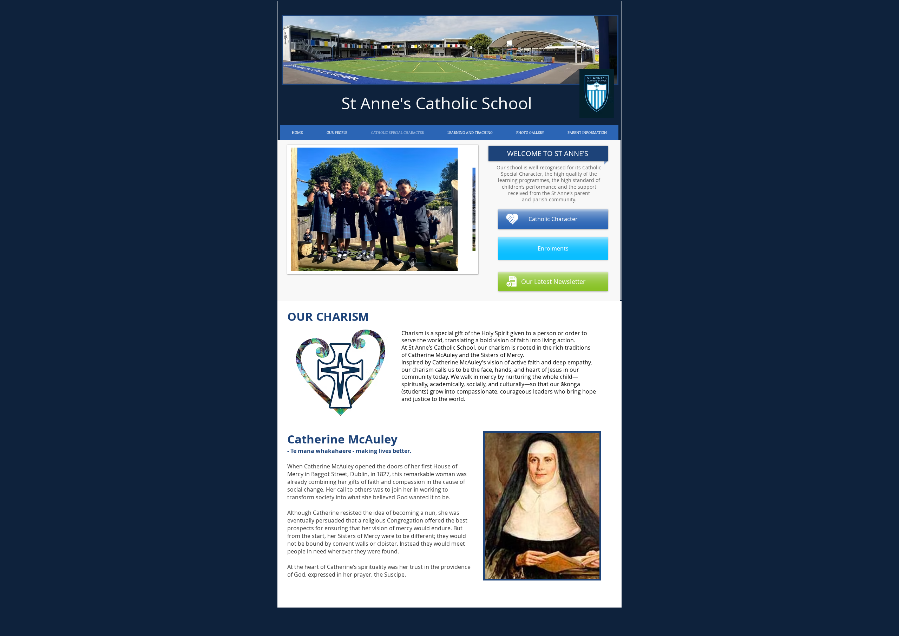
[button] (530, 132)
